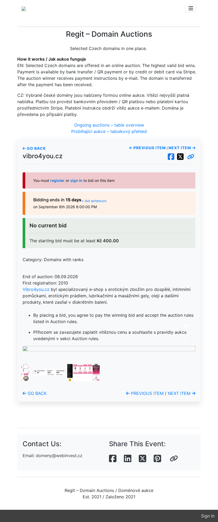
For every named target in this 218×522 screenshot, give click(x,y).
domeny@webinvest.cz (59, 455)
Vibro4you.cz (36, 289)
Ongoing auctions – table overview (109, 125)
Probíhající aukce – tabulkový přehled (109, 131)
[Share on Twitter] (142, 458)
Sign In (208, 516)
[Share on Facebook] (112, 458)
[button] (190, 156)
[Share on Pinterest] (157, 458)
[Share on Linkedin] (127, 458)
